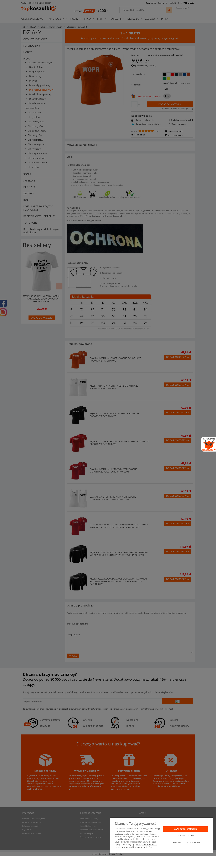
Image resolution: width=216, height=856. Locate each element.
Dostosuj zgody (186, 836)
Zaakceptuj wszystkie (185, 829)
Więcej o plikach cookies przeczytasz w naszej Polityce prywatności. (136, 845)
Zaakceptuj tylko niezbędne (186, 842)
